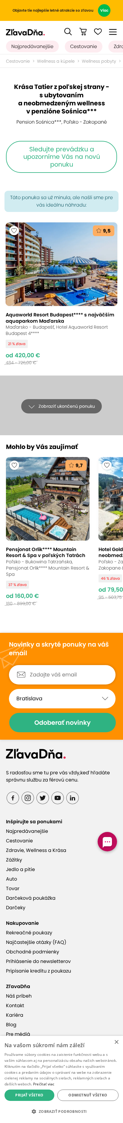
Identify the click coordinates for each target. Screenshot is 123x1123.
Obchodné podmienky (32, 951)
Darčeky (15, 907)
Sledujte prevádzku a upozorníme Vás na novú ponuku (61, 157)
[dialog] (61, 1079)
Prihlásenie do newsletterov (38, 961)
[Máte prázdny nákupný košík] (83, 31)
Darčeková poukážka (31, 898)
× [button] (116, 1042)
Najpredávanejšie (32, 46)
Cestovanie (83, 46)
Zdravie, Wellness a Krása (36, 850)
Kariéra (14, 1015)
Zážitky (14, 859)
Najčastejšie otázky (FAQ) (36, 942)
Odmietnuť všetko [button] (87, 1095)
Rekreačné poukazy (29, 932)
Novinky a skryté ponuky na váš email (59, 648)
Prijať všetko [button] (29, 1095)
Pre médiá (18, 1034)
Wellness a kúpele (56, 61)
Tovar (12, 888)
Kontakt (15, 1005)
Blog (11, 1024)
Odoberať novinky (62, 722)
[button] (68, 31)
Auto (11, 879)
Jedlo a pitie (20, 869)
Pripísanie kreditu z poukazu (38, 970)
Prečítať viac (44, 1084)
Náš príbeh (19, 996)
